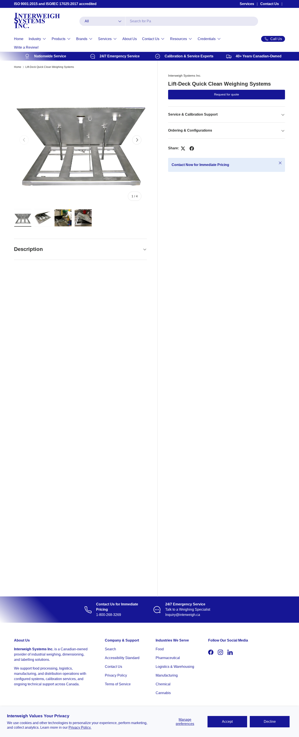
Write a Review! (26, 47)
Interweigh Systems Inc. (184, 75)
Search (110, 649)
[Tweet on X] (183, 148)
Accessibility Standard (122, 658)
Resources (178, 39)
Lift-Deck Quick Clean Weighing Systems (49, 67)
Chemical (163, 684)
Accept (227, 721)
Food (160, 649)
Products (58, 39)
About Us (129, 39)
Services (247, 4)
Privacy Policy (116, 675)
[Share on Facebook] (191, 148)
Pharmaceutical (168, 658)
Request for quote (226, 94)
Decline (270, 721)
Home (18, 39)
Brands (81, 39)
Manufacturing (167, 675)
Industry (35, 39)
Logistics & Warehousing (175, 666)
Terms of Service (118, 684)
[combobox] (168, 21)
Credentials (207, 39)
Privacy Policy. (80, 727)
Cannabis (163, 693)
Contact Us (269, 4)
